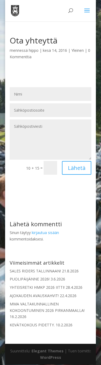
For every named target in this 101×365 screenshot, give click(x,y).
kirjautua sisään (45, 232)
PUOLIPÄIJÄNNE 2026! (30, 279)
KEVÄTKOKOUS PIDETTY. (32, 324)
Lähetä (76, 167)
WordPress (50, 357)
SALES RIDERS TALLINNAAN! (35, 270)
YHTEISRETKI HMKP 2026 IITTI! (37, 287)
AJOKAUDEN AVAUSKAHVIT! (34, 295)
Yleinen (77, 50)
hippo (34, 50)
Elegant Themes (48, 350)
